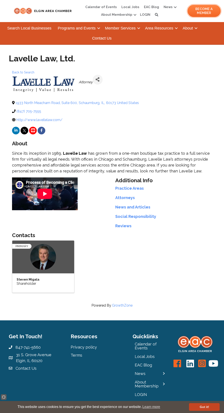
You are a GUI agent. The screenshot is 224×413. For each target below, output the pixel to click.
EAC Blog (151, 7)
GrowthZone (122, 305)
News (168, 7)
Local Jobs (130, 7)
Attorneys (125, 197)
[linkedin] (16, 130)
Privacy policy (84, 347)
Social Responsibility (135, 216)
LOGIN (145, 15)
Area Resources (159, 28)
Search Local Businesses (29, 28)
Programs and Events (77, 28)
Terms (76, 355)
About (188, 28)
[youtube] (33, 130)
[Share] (98, 80)
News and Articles (132, 207)
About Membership (116, 15)
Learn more (151, 407)
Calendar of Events (101, 7)
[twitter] (24, 130)
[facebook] (41, 130)
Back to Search (23, 72)
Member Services (120, 28)
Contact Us (102, 38)
